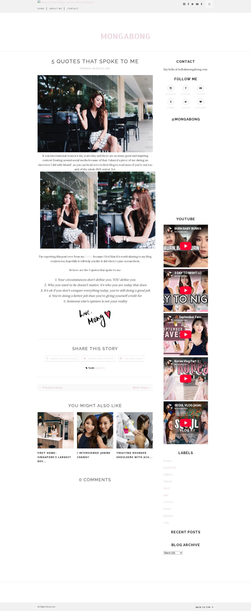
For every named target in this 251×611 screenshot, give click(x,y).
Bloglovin (201, 108)
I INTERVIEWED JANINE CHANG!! (93, 455)
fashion (168, 474)
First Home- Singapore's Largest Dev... (54, 457)
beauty (168, 460)
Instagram (171, 94)
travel (167, 508)
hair (166, 495)
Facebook (185, 94)
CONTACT (73, 8)
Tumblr (170, 108)
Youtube (200, 94)
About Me (56, 8)
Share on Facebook (64, 358)
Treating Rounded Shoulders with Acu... (134, 455)
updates (100, 367)
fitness (168, 481)
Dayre (88, 256)
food (166, 488)
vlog (166, 522)
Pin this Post (133, 358)
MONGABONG (125, 36)
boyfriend (170, 467)
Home (41, 8)
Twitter (186, 108)
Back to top (203, 607)
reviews (168, 502)
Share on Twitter (100, 358)
